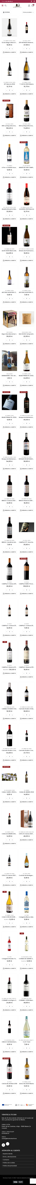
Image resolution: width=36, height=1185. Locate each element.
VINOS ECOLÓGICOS (16, 998)
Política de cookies (9, 1163)
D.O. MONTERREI (7, 1040)
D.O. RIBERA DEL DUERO (9, 249)
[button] (5, 5)
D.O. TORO (25, 873)
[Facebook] (31, 1)
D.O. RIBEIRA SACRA (8, 40)
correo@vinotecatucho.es (9, 1138)
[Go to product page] (9, 27)
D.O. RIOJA (25, 40)
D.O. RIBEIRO (25, 82)
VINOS (13, 40)
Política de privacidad (10, 1166)
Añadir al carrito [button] (10, 52)
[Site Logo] (17, 5)
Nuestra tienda (7, 1154)
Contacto (6, 1160)
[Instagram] (34, 1)
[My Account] (29, 5)
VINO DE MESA (9, 332)
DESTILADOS (26, 1040)
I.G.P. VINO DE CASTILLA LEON (9, 207)
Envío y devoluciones (9, 1157)
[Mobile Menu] (2, 5)
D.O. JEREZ (21, 1040)
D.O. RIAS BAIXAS (26, 165)
